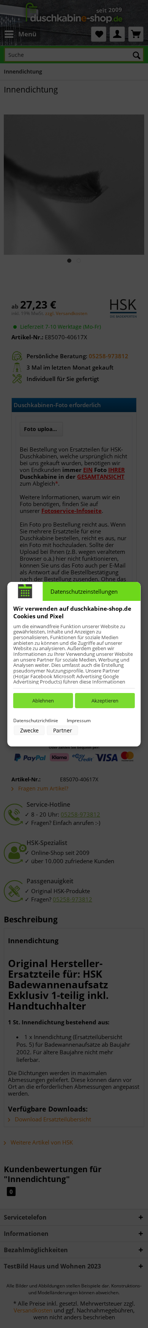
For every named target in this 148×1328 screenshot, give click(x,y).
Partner (62, 730)
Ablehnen (43, 700)
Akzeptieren (104, 700)
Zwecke (29, 730)
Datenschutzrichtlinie (35, 720)
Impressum (79, 720)
